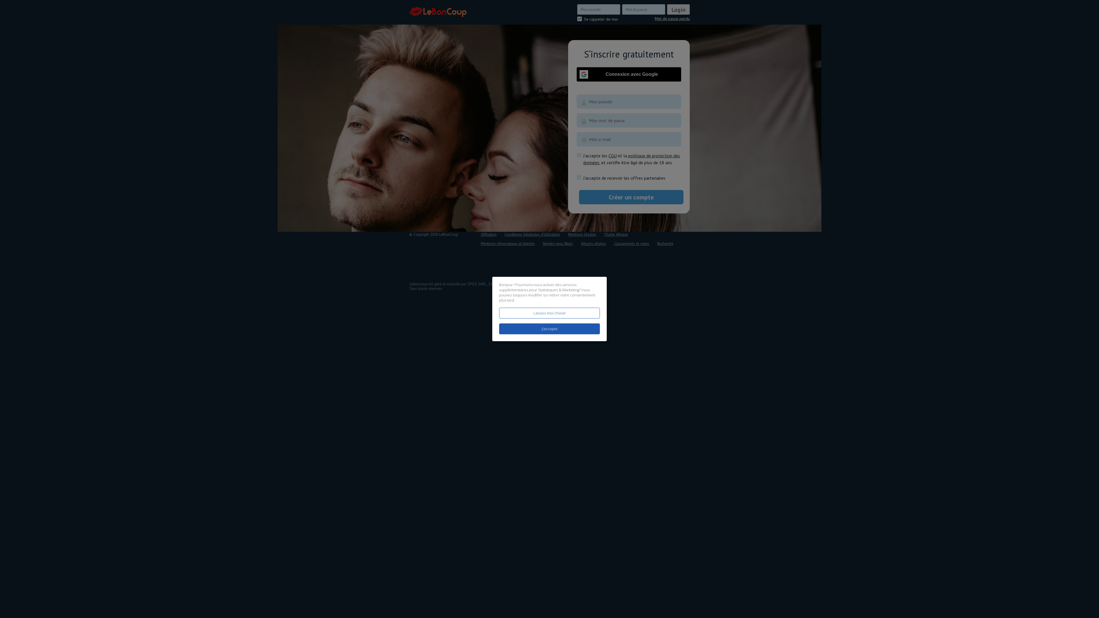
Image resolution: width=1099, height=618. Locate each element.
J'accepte (550, 329)
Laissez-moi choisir (549, 313)
